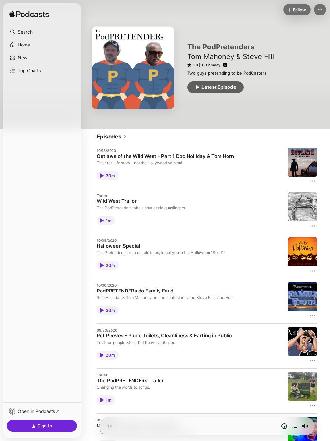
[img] (29, 14)
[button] (42, 31)
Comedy (213, 65)
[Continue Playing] (295, 426)
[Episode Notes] (284, 426)
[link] (112, 136)
